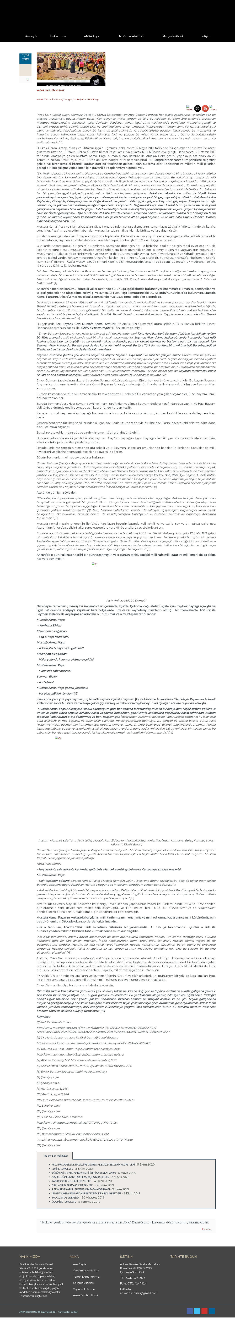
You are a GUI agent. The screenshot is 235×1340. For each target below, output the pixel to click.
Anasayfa (31, 36)
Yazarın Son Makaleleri (55, 1155)
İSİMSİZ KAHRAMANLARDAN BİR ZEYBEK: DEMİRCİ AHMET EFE (86, 1193)
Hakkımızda (58, 36)
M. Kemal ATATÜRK (132, 36)
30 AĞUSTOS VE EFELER (65, 1197)
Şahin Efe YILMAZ (54, 90)
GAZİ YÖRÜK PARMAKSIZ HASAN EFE (72, 1185)
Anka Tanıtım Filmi (85, 1295)
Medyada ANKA (172, 36)
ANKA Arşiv (91, 36)
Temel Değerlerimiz (86, 1276)
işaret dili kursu (54, 1319)
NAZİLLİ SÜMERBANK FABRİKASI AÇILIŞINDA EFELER (80, 1177)
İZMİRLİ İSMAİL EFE (62, 1168)
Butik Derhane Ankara (12, 1319)
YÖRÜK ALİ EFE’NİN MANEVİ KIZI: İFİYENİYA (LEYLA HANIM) (84, 1172)
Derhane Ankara (35, 1319)
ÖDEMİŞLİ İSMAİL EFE (64, 1201)
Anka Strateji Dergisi (60, 99)
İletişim (205, 36)
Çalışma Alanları (83, 1282)
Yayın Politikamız (84, 1289)
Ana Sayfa (79, 1264)
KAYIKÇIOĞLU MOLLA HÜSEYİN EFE (71, 1181)
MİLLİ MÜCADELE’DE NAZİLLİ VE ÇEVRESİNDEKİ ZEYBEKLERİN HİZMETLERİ (93, 1164)
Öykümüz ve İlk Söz (86, 1270)
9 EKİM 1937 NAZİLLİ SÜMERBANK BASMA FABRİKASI (81, 1189)
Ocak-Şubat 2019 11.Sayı (86, 99)
